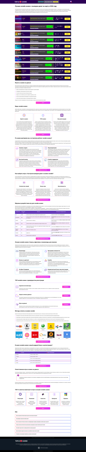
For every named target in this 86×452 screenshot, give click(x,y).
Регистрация (66, 286)
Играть (67, 18)
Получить (55, 1)
